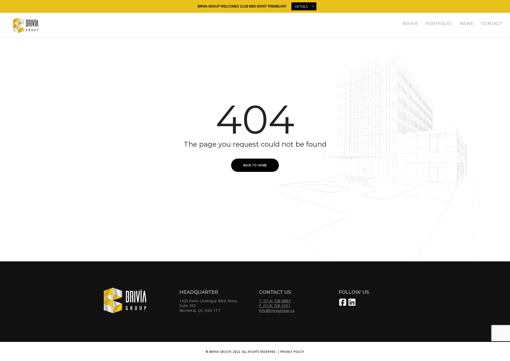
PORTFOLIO (439, 23)
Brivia (410, 23)
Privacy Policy (292, 352)
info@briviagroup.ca (277, 310)
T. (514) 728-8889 (275, 301)
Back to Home (255, 165)
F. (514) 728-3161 (274, 305)
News (466, 23)
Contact (491, 23)
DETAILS (301, 6)
